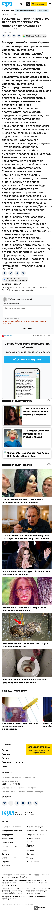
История (30, 850)
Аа (28, 4)
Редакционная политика (12, 762)
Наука (4, 850)
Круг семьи (31, 854)
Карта (4, 766)
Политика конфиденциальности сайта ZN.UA (17, 904)
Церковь (5, 862)
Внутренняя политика (11, 827)
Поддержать (40, 4)
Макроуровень (8, 835)
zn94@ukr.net (33, 788)
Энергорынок (7, 838)
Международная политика (13, 831)
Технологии (7, 854)
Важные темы (8, 10)
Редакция (6, 754)
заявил (21, 171)
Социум (29, 846)
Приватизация (8, 842)
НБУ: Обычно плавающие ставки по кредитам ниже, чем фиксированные (20, 726)
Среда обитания (9, 858)
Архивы (5, 750)
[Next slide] (50, 10)
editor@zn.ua (40, 792)
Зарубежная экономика (36, 831)
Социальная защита (35, 827)
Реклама (5, 758)
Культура (6, 866)
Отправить (27, 329)
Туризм (29, 858)
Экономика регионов (11, 846)
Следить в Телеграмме (29, 360)
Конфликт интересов (35, 835)
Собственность (33, 862)
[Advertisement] (19, 909)
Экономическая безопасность (33, 839)
